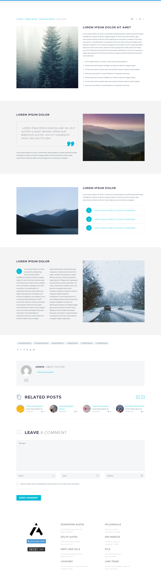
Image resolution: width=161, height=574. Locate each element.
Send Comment (28, 498)
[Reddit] (34, 350)
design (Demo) (72, 343)
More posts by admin (45, 372)
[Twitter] (21, 350)
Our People (9, 9)
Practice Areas (44, 9)
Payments (137, 9)
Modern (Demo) (31, 19)
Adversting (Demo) (24, 343)
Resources (112, 9)
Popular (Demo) (102, 343)
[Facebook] (18, 350)
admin (21, 19)
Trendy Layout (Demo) (34, 406)
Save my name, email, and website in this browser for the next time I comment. (50, 484)
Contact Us (151, 9)
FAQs (57, 9)
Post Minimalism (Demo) (134, 406)
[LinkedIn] (30, 350)
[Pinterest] (24, 350)
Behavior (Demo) (58, 343)
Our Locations (26, 9)
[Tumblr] (27, 350)
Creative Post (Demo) (100, 406)
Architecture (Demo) (41, 343)
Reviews (125, 9)
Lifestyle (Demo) (87, 343)
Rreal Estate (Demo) (47, 19)
